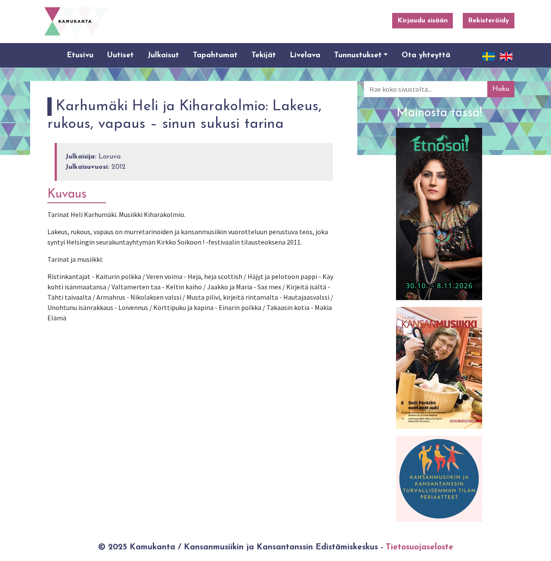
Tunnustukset (358, 55)
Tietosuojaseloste (419, 547)
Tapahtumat (215, 55)
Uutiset (120, 55)
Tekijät (263, 55)
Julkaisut (163, 55)
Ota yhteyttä (426, 55)
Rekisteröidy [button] (488, 20)
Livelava (305, 55)
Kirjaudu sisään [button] (422, 20)
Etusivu (80, 55)
